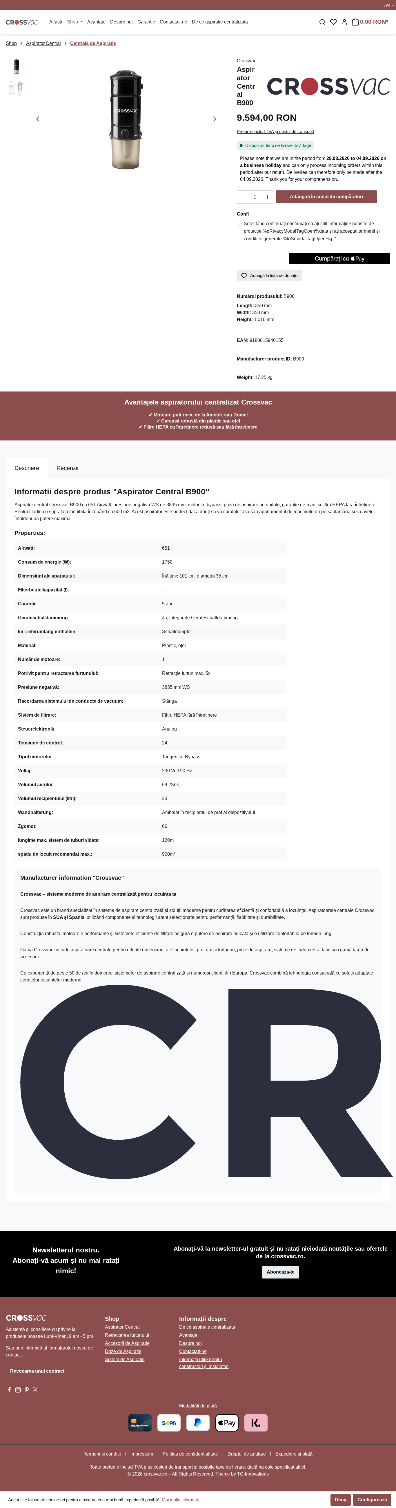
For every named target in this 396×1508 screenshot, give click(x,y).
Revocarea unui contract (37, 1371)
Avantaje (188, 1335)
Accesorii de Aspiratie (127, 1343)
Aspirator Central (122, 1327)
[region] (115, 119)
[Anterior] (37, 119)
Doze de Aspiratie (123, 1351)
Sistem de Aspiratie (125, 1359)
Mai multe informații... (182, 1499)
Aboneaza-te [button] (281, 1272)
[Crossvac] (328, 85)
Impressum (141, 1453)
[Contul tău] (344, 22)
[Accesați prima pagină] (22, 22)
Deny (340, 1499)
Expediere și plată (294, 1453)
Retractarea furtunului (127, 1335)
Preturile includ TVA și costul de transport (275, 131)
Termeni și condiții (102, 1453)
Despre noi (190, 1343)
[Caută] (322, 22)
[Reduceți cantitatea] (242, 197)
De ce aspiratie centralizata (207, 1327)
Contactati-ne (193, 1351)
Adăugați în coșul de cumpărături (326, 196)
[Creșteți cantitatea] (267, 197)
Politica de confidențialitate (190, 1453)
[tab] (27, 468)
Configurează (372, 1499)
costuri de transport (173, 1467)
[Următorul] (214, 119)
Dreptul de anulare (247, 1453)
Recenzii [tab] (67, 468)
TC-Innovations (253, 1473)
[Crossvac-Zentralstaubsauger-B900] (126, 119)
